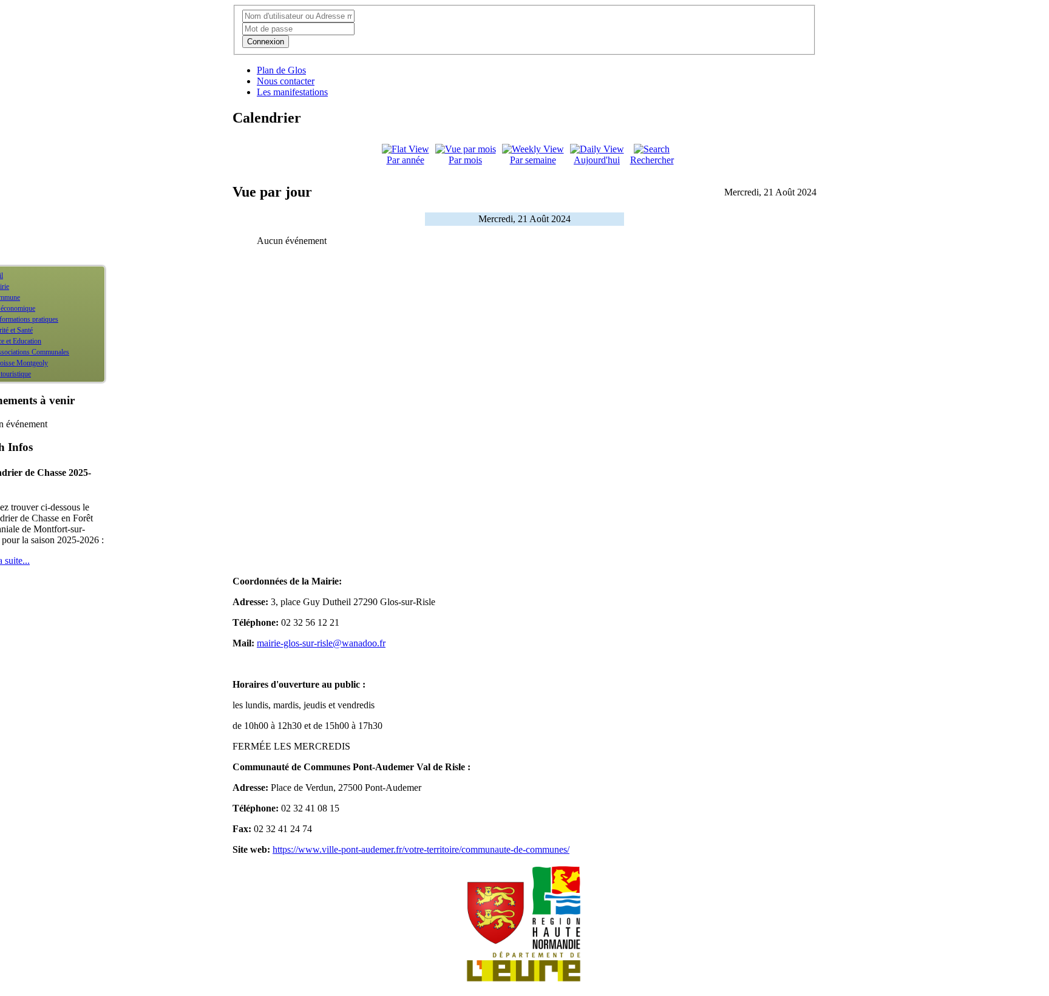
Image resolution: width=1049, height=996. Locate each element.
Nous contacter (285, 81)
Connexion (265, 41)
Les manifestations (292, 92)
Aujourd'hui (597, 160)
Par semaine (533, 160)
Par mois (465, 160)
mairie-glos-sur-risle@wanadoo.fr (321, 643)
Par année (405, 160)
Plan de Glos (281, 70)
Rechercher (652, 160)
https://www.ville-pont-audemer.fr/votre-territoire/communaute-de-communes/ (421, 849)
